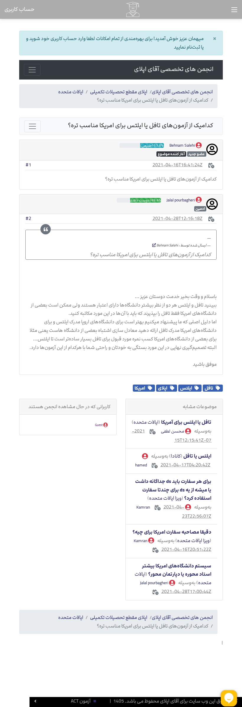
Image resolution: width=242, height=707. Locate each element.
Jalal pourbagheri (181, 200)
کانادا (176, 456)
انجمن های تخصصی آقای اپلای (173, 69)
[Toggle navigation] (32, 70)
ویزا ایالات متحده (165, 498)
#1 (28, 164)
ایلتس (186, 388)
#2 (28, 218)
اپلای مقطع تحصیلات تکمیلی (118, 91)
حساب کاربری (19, 9)
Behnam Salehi (182, 145)
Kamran (141, 541)
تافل (209, 388)
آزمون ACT (81, 701)
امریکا (140, 388)
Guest (99, 425)
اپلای (162, 388)
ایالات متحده (70, 91)
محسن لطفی (173, 431)
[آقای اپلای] (133, 9)
